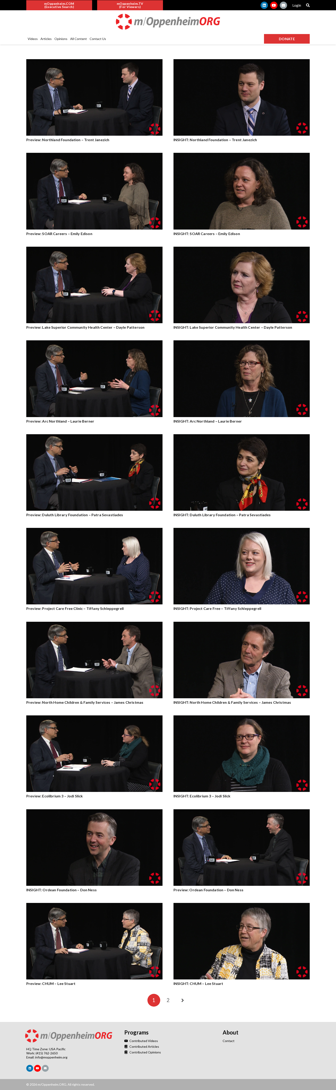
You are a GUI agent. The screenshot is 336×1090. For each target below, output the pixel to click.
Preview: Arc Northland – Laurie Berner (60, 421)
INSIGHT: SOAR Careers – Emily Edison (206, 233)
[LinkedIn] (264, 5)
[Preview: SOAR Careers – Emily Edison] (94, 155)
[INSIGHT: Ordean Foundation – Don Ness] (94, 812)
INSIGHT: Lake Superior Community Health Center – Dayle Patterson (232, 327)
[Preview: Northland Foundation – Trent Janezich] (94, 61)
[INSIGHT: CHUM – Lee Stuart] (241, 905)
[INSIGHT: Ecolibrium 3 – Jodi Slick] (241, 718)
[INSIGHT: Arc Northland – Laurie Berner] (241, 343)
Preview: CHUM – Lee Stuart (50, 983)
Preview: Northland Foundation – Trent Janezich (67, 140)
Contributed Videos (143, 1041)
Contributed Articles (144, 1046)
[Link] (168, 22)
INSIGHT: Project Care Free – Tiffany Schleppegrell (217, 608)
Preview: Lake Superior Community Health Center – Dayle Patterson (85, 327)
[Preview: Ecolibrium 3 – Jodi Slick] (94, 718)
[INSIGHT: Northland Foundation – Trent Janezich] (241, 61)
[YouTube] (273, 5)
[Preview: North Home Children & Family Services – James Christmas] (94, 624)
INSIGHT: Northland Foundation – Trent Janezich (215, 140)
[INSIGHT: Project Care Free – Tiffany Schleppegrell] (241, 530)
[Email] (283, 5)
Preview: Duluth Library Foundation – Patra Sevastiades (74, 515)
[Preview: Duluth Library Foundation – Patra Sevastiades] (94, 436)
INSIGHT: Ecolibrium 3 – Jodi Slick (201, 796)
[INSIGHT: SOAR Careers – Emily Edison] (241, 155)
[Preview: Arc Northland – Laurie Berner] (94, 343)
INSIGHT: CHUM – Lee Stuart (198, 983)
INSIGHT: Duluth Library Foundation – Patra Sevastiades (222, 515)
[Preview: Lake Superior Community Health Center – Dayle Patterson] (94, 249)
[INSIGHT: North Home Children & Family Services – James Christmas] (241, 624)
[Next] (182, 1000)
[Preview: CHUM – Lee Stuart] (94, 905)
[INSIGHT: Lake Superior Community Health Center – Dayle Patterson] (241, 249)
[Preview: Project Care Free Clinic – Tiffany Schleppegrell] (94, 530)
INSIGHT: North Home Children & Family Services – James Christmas (232, 702)
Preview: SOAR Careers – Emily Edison (59, 233)
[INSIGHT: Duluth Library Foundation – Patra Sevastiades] (241, 436)
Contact (229, 1041)
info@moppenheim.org (51, 1057)
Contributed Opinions (145, 1052)
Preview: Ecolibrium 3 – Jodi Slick (54, 796)
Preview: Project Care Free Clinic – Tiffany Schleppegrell (75, 608)
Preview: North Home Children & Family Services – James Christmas (84, 702)
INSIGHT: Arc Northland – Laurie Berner (207, 421)
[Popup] (308, 5)
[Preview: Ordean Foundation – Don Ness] (241, 812)
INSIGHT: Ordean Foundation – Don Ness (61, 890)
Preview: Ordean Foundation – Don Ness (208, 890)
